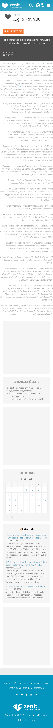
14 (20, 500)
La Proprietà (36, 683)
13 (14, 500)
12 (8, 500)
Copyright (27, 688)
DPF (15, 683)
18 (44, 500)
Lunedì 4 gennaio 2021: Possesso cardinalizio (25, 586)
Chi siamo (6, 683)
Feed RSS (28, 528)
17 (38, 500)
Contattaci (39, 688)
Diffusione (23, 683)
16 (32, 500)
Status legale (15, 688)
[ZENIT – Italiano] (15, 5)
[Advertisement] (26, 347)
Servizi (47, 683)
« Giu (7, 516)
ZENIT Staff (8, 55)
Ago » (13, 516)
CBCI (19, 86)
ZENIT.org (39, 63)
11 (44, 495)
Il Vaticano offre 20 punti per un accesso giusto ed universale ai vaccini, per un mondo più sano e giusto (26, 538)
